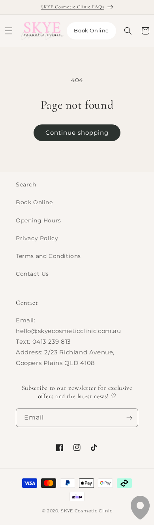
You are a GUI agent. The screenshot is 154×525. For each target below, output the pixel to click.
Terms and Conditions (48, 256)
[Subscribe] (129, 417)
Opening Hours (38, 220)
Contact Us (32, 273)
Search (26, 184)
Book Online (91, 30)
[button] (8, 31)
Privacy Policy (37, 238)
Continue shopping (77, 132)
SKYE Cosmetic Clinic (86, 511)
